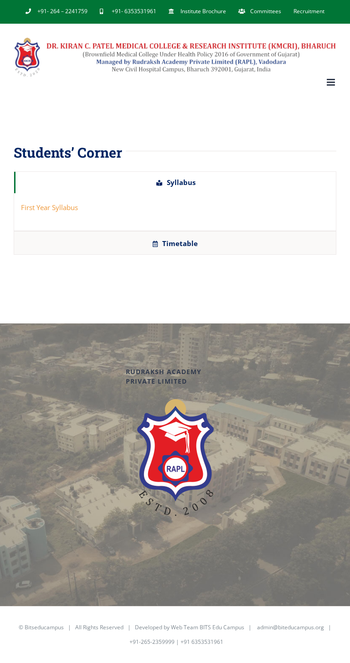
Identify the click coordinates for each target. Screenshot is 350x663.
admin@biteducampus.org (290, 627)
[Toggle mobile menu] (331, 82)
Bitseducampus (44, 627)
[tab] (175, 182)
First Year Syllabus (49, 207)
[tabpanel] (175, 212)
